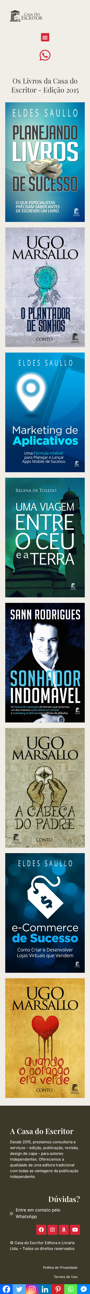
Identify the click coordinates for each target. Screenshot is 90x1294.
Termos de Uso (66, 1277)
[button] (45, 37)
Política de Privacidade (60, 1267)
